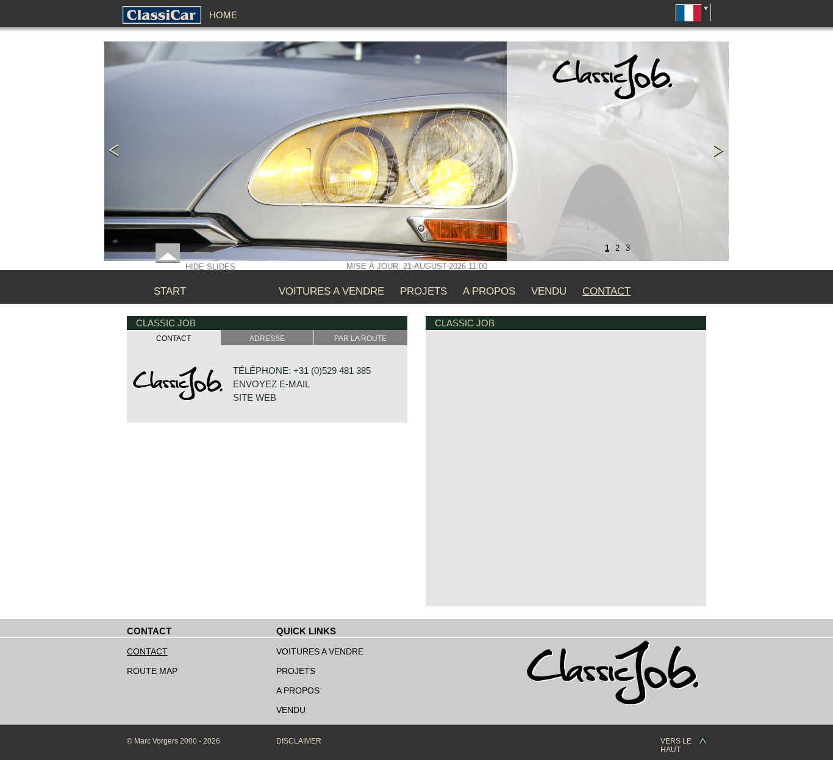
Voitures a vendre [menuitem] (331, 291)
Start (170, 291)
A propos (298, 690)
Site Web (254, 397)
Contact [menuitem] (606, 291)
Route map (152, 671)
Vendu (291, 710)
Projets (295, 671)
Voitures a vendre (319, 651)
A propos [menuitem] (489, 291)
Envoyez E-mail (271, 384)
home (223, 15)
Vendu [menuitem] (549, 291)
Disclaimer (298, 741)
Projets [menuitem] (423, 291)
